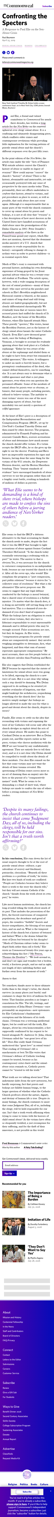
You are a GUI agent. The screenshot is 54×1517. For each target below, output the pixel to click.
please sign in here (17, 1504)
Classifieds (8, 1453)
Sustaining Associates (13, 1430)
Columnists (41, 45)
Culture (44, 1484)
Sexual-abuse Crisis (12, 45)
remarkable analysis (13, 232)
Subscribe (47, 6)
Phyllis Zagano (36, 1258)
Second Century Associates (15, 1416)
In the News (8, 1326)
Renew (6, 1388)
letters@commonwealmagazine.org (17, 62)
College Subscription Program (16, 1425)
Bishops (29, 45)
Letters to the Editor (12, 1359)
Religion (12, 1484)
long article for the (24, 124)
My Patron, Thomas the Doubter (22, 955)
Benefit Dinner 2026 (12, 1411)
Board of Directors (11, 1335)
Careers (6, 1368)
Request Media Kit (11, 1458)
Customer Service (11, 1373)
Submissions (8, 1364)
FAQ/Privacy (9, 1340)
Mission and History (12, 1317)
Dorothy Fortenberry (39, 1224)
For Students (8, 1397)
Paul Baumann (8, 37)
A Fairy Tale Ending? (33, 1147)
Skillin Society (9, 1421)
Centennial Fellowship (13, 1322)
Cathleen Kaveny (37, 1204)
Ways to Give (11, 1406)
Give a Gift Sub (10, 1392)
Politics (24, 1484)
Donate (6, 1434)
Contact (6, 1355)
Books (34, 1484)
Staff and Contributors (13, 1331)
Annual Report (9, 1439)
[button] (4, 53)
